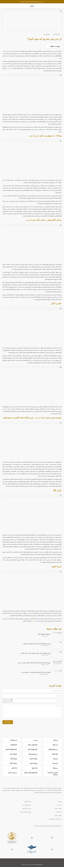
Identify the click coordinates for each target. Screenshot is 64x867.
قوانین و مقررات (58, 815)
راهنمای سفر (47, 34)
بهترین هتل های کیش (25, 812)
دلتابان (33, 621)
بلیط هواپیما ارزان (27, 805)
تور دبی (8, 68)
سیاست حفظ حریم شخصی (55, 819)
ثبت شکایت (59, 812)
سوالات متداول (58, 808)
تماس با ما (59, 805)
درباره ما (60, 801)
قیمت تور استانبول (26, 808)
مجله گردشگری (27, 801)
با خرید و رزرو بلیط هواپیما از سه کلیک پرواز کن (32, 1)
